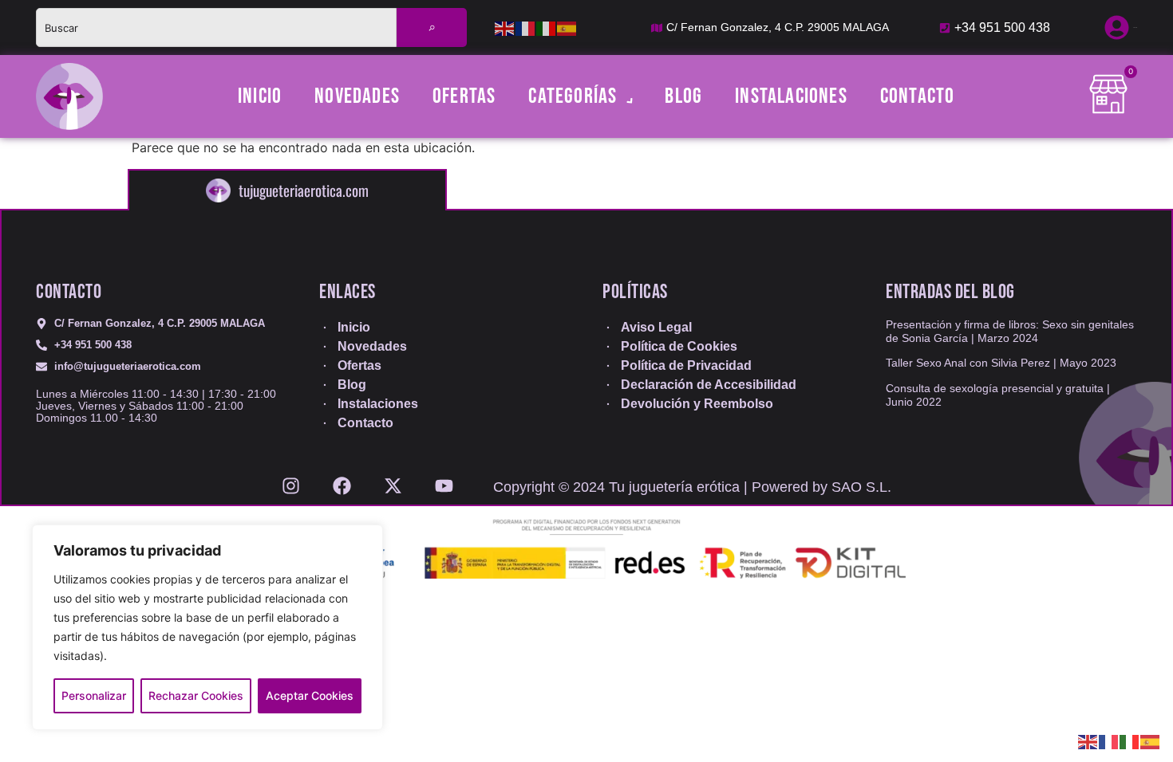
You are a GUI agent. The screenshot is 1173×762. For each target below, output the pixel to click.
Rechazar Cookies (195, 695)
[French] (525, 28)
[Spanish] (567, 28)
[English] (505, 28)
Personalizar (93, 695)
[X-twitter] (393, 480)
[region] (207, 627)
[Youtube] (444, 480)
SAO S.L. (861, 487)
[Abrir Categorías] (627, 96)
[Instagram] (291, 480)
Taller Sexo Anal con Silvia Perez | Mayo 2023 (1001, 362)
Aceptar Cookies (309, 695)
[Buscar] (432, 27)
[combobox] (216, 27)
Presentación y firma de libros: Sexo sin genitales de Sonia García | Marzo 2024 (1010, 331)
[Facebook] (342, 480)
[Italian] (546, 28)
